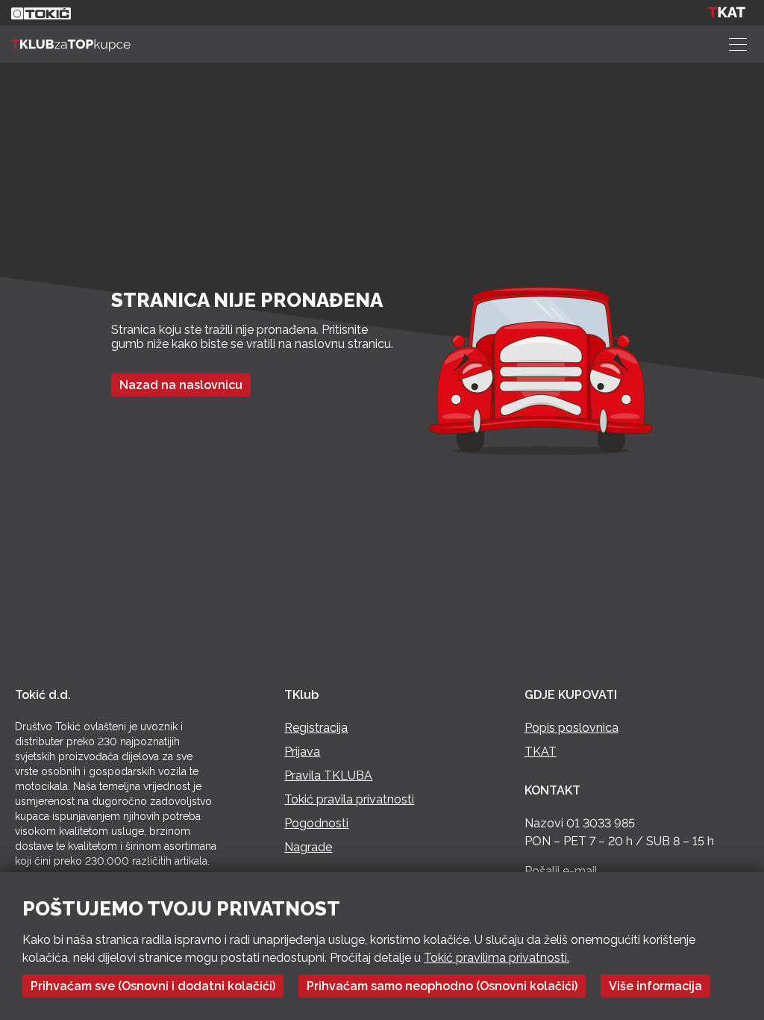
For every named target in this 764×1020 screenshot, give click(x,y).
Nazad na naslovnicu (180, 385)
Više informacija (655, 986)
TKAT (541, 751)
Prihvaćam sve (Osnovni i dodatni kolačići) (153, 986)
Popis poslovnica (572, 728)
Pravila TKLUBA (328, 775)
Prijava (302, 751)
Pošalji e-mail (561, 871)
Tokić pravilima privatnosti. (496, 958)
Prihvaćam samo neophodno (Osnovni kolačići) (442, 986)
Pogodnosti (316, 823)
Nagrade (308, 847)
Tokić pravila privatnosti (349, 799)
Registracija (316, 728)
